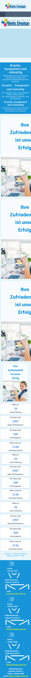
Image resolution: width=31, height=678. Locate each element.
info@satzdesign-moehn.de (15, 594)
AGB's (22, 555)
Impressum (8, 553)
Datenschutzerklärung (20, 553)
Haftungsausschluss (13, 555)
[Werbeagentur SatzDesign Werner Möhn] (15, 6)
